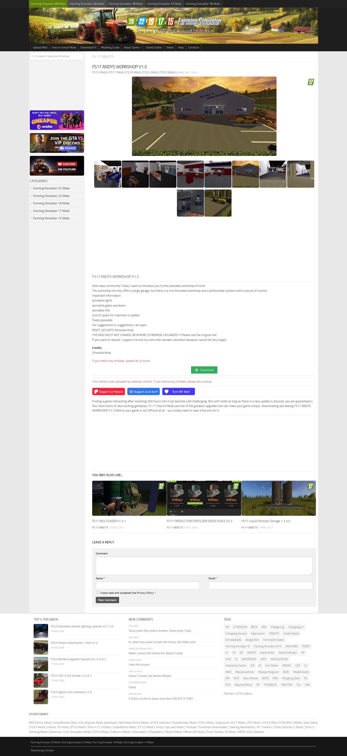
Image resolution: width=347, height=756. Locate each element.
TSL (298, 684)
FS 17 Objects (103, 57)
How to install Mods (64, 47)
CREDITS (274, 633)
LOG (297, 665)
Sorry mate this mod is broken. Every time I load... (161, 630)
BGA (264, 627)
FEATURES (292, 646)
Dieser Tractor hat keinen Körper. (150, 676)
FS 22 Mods (146, 727)
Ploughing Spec (291, 678)
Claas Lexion (258, 633)
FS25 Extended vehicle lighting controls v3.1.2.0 (82, 626)
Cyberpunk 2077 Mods (230, 722)
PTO (228, 684)
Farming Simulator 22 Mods (51, 196)
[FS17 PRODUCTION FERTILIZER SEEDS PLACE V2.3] (204, 498)
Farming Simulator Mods (48, 3)
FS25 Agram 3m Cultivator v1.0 (71, 692)
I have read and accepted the (128, 593)
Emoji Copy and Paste (170, 727)
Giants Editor (154, 47)
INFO (263, 659)
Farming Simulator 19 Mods (51, 203)
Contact (49, 750)
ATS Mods (253, 722)
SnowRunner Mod (65, 722)
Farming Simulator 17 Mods (51, 211)
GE (241, 652)
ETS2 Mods (78, 727)
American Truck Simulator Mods (70, 732)
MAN (228, 672)
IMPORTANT (249, 659)
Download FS (89, 47)
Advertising (37, 750)
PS (305, 678)
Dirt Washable (233, 639)
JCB (252, 665)
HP (303, 652)
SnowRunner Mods (184, 722)
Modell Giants (301, 672)
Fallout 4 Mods (120, 732)
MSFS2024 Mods (40, 722)
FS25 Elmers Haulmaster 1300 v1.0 (74, 643)
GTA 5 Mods (101, 732)
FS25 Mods (37, 727)
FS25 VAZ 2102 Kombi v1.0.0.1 (71, 675)
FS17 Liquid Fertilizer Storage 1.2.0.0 (265, 521)
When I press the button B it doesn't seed (156, 653)
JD (260, 665)
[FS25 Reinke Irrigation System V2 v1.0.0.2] (41, 664)
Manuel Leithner (245, 672)
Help (181, 47)
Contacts (193, 47)
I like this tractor (139, 664)
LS (305, 665)
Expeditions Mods (124, 727)
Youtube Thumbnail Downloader (207, 727)
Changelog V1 (296, 627)
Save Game (310, 722)
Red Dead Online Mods (133, 722)
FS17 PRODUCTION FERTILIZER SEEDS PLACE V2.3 (199, 521)
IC (236, 659)
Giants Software (288, 652)
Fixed (132, 687)
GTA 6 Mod (270, 722)
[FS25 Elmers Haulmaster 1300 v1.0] (41, 647)
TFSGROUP (270, 684)
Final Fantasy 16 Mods (221, 732)
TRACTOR (286, 684)
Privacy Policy (145, 593)
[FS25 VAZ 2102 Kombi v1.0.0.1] (41, 680)
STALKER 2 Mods (290, 722)
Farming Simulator (273, 639)
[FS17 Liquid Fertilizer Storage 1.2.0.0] (278, 498)
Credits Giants (291, 633)
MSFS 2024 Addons (251, 732)
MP (228, 678)
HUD (228, 659)
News (170, 47)
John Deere (271, 665)
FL (227, 652)
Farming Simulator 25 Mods (45, 742)
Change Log (277, 627)
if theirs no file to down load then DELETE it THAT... (162, 698)
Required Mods (243, 684)
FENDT (306, 646)
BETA (254, 627)
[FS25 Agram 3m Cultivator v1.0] (41, 697)
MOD (286, 672)
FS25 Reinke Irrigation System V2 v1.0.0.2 (78, 659)
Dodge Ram (252, 639)
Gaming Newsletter (242, 727)
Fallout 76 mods (57, 727)
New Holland (250, 678)
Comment (102, 553)
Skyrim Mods (173, 732)
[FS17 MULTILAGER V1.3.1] (129, 498)
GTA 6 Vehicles (160, 722)
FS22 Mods (206, 722)
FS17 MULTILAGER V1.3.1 (109, 521)
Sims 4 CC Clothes (99, 727)
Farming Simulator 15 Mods (51, 218)
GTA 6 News (244, 693)
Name (100, 578)
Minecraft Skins (194, 732)
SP (258, 684)
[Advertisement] (204, 246)
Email (213, 578)
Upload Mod (40, 47)
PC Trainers (264, 727)
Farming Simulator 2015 (267, 646)
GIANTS (251, 652)
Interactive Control (236, 665)
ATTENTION (240, 627)
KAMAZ (286, 665)
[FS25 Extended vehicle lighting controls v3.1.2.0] (41, 631)
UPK (307, 684)
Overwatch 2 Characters (147, 732)
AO (227, 627)
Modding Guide (110, 47)
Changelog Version (236, 633)
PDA (275, 678)
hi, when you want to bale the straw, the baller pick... (163, 642)
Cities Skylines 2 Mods (288, 727)
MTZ (236, 678)
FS (234, 652)
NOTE (265, 678)
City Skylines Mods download (98, 722)
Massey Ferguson (268, 672)
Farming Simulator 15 (238, 646)
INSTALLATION (279, 659)
